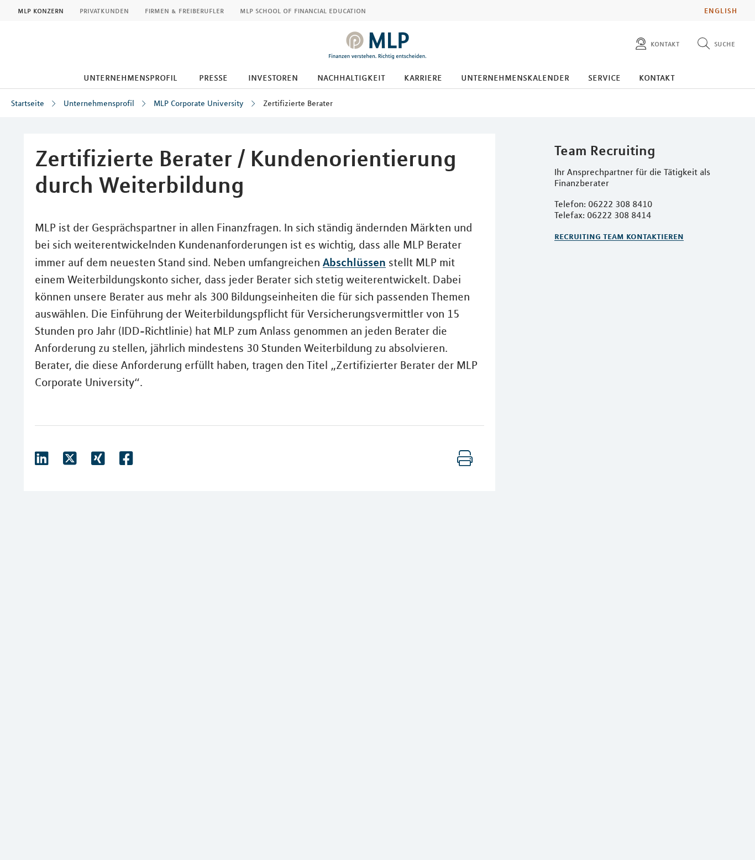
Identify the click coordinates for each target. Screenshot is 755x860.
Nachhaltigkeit (351, 77)
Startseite (27, 103)
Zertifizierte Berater (298, 103)
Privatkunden (104, 10)
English (720, 10)
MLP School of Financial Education (303, 10)
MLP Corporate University (199, 103)
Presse (213, 77)
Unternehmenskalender (515, 77)
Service (604, 77)
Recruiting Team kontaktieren (619, 235)
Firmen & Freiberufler (184, 10)
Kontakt (657, 77)
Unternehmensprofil (130, 77)
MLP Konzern (41, 10)
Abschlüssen (354, 262)
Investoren (273, 77)
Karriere (423, 77)
